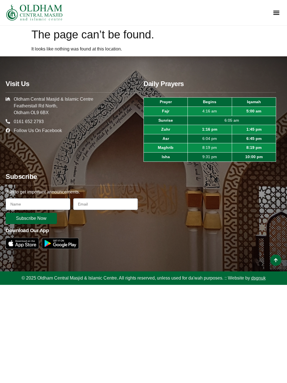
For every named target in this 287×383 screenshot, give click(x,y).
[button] (276, 13)
